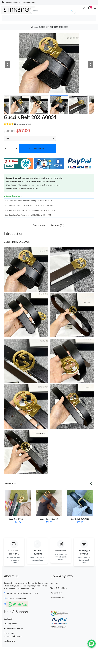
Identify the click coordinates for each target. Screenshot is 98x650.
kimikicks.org (9, 641)
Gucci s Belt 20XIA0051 (17, 242)
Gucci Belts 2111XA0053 (49, 519)
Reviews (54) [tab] (57, 225)
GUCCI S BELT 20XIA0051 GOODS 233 (53, 27)
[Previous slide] (91, 483)
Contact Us (8, 619)
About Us (54, 583)
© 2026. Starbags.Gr (57, 627)
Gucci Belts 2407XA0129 (80, 519)
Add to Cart (39, 148)
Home (34, 27)
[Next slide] (93, 483)
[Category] (95, 8)
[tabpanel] (18, 509)
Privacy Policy (56, 593)
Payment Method (57, 598)
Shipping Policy (10, 624)
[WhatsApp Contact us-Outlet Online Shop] (91, 644)
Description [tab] (39, 225)
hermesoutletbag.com (13, 636)
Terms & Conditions (58, 588)
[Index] (83, 8)
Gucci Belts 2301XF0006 (18, 519)
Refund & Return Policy (13, 628)
